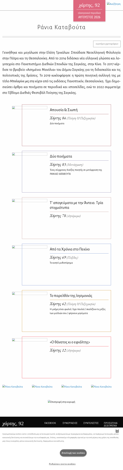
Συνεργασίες (70, 423)
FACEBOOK (50, 423)
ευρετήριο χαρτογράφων (107, 44)
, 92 (13, 423)
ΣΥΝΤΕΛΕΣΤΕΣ (91, 423)
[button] (117, 430)
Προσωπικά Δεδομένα (110, 424)
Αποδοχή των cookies (73, 453)
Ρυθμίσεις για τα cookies (62, 464)
